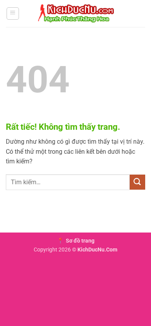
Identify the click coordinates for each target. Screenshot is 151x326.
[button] (13, 13)
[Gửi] (137, 182)
